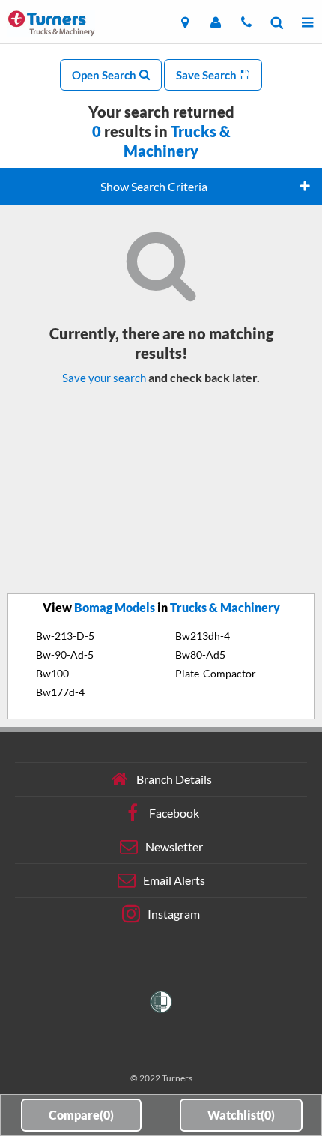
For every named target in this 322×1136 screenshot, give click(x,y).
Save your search (104, 377)
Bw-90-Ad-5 (65, 654)
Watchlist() (241, 1115)
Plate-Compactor (215, 673)
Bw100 (52, 673)
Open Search (105, 75)
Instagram (174, 914)
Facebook (174, 813)
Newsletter (174, 846)
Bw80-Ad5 (200, 654)
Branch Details (174, 779)
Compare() (81, 1115)
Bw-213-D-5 (65, 635)
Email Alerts (174, 880)
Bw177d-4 (60, 692)
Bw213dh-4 (202, 635)
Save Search (207, 75)
